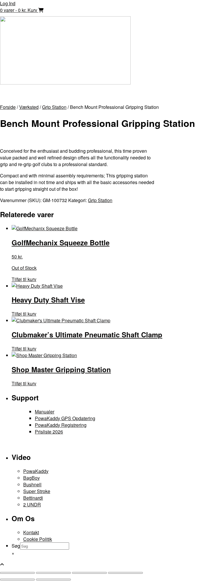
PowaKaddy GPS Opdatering (65, 418)
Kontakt (31, 532)
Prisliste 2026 (49, 431)
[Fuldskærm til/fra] (53, 573)
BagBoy (31, 477)
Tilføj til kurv (24, 279)
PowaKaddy (35, 471)
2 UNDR (32, 504)
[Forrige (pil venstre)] (17, 579)
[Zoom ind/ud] (17, 573)
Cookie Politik (37, 539)
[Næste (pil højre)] (53, 579)
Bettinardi (33, 497)
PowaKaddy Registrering (61, 425)
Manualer (44, 411)
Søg (16, 545)
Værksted (29, 107)
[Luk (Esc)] (125, 573)
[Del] (89, 573)
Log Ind (7, 3)
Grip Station (54, 107)
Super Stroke (36, 491)
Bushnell (32, 484)
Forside (8, 107)
